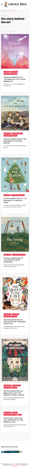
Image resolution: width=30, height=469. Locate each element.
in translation (16, 385)
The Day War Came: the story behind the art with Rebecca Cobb (13, 420)
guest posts (14, 71)
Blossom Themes (17, 465)
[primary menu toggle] (2, 4)
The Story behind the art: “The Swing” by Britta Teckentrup (13, 260)
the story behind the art (10, 73)
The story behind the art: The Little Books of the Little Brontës (14, 141)
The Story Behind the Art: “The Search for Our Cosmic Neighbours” (14, 79)
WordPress (14, 466)
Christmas (7, 195)
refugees (15, 412)
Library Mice (12, 464)
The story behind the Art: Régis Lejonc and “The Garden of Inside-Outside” (13, 393)
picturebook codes (17, 133)
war (20, 414)
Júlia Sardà (15, 314)
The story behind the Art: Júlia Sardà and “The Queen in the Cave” (14, 322)
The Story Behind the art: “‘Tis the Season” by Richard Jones (15, 200)
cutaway (7, 71)
